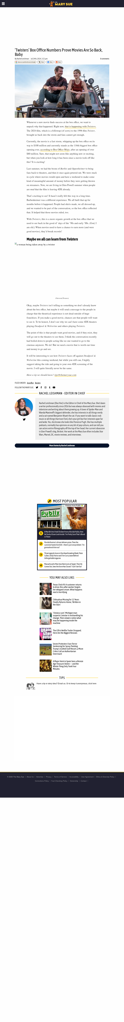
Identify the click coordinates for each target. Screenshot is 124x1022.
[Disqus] (62, 728)
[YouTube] (54, 388)
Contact (84, 781)
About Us (30, 777)
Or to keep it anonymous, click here (81, 684)
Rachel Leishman (23, 59)
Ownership (74, 781)
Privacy (48, 777)
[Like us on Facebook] (41, 388)
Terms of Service (60, 777)
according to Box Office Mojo (55, 149)
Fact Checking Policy (59, 781)
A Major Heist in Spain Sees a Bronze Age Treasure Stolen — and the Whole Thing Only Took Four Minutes (68, 665)
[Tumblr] (49, 388)
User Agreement (87, 777)
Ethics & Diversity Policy (105, 777)
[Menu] (3, 3)
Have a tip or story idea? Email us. (51, 684)
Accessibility (74, 777)
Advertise (39, 777)
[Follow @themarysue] (37, 388)
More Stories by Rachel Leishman (62, 445)
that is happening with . (80, 126)
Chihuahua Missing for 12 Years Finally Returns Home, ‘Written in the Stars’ (67, 602)
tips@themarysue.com (65, 374)
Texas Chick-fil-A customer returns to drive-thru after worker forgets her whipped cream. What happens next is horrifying (67, 588)
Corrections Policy (42, 781)
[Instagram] (45, 388)
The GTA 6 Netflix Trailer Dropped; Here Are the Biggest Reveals (67, 631)
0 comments (104, 59)
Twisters (38, 383)
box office (30, 383)
